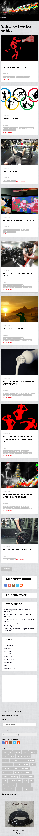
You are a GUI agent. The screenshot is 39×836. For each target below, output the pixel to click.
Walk (12, 789)
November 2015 (9, 668)
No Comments (7, 132)
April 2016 (7, 654)
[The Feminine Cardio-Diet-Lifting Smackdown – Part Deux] (19, 417)
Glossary (7, 611)
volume (5, 789)
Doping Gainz (10, 118)
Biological (6, 77)
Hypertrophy (7, 768)
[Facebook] (5, 585)
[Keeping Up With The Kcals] (19, 201)
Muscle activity (7, 772)
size (31, 781)
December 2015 (9, 665)
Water (19, 789)
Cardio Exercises (8, 230)
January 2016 (8, 662)
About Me (7, 630)
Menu (4, 18)
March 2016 (8, 657)
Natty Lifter (18, 772)
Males (16, 768)
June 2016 (7, 648)
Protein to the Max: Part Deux (17, 274)
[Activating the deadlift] (19, 531)
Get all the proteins (15, 67)
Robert (6, 74)
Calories (32, 752)
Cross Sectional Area (23, 756)
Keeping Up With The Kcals (18, 220)
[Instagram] (13, 585)
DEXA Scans (14, 760)
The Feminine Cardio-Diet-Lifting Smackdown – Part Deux (18, 439)
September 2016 (10, 645)
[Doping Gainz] (19, 99)
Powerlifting (14, 777)
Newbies (28, 772)
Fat (11, 764)
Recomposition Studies (26, 128)
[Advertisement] (19, 688)
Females (17, 230)
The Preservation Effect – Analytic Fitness (18, 619)
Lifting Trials (14, 128)
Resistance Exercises (22, 77)
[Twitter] (17, 585)
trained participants (24, 785)
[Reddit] (21, 585)
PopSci (5, 777)
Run (25, 781)
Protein (13, 77)
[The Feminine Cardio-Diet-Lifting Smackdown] (19, 475)
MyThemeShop (22, 833)
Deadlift (5, 760)
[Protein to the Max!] (19, 309)
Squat (4, 785)
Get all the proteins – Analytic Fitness (16, 610)
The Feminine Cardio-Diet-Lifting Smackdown (18, 495)
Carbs (4, 756)
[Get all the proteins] (19, 48)
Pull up (31, 777)
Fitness (26, 764)
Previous (7, 568)
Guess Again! (10, 171)
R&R (4, 781)
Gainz (33, 764)
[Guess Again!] (19, 152)
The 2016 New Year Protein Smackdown (18, 382)
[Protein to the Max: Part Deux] (19, 254)
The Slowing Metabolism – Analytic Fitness (18, 629)
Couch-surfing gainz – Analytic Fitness (16, 614)
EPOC (4, 764)
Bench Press (7, 752)
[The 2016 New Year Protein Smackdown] (19, 362)
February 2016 (9, 659)
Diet (23, 760)
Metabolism (24, 768)
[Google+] (9, 585)
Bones (25, 752)
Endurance (31, 760)
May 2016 (7, 651)
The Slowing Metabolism (12, 626)
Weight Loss (28, 789)
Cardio (12, 756)
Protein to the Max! (14, 328)
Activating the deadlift (17, 550)
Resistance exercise (15, 781)
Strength (12, 785)
